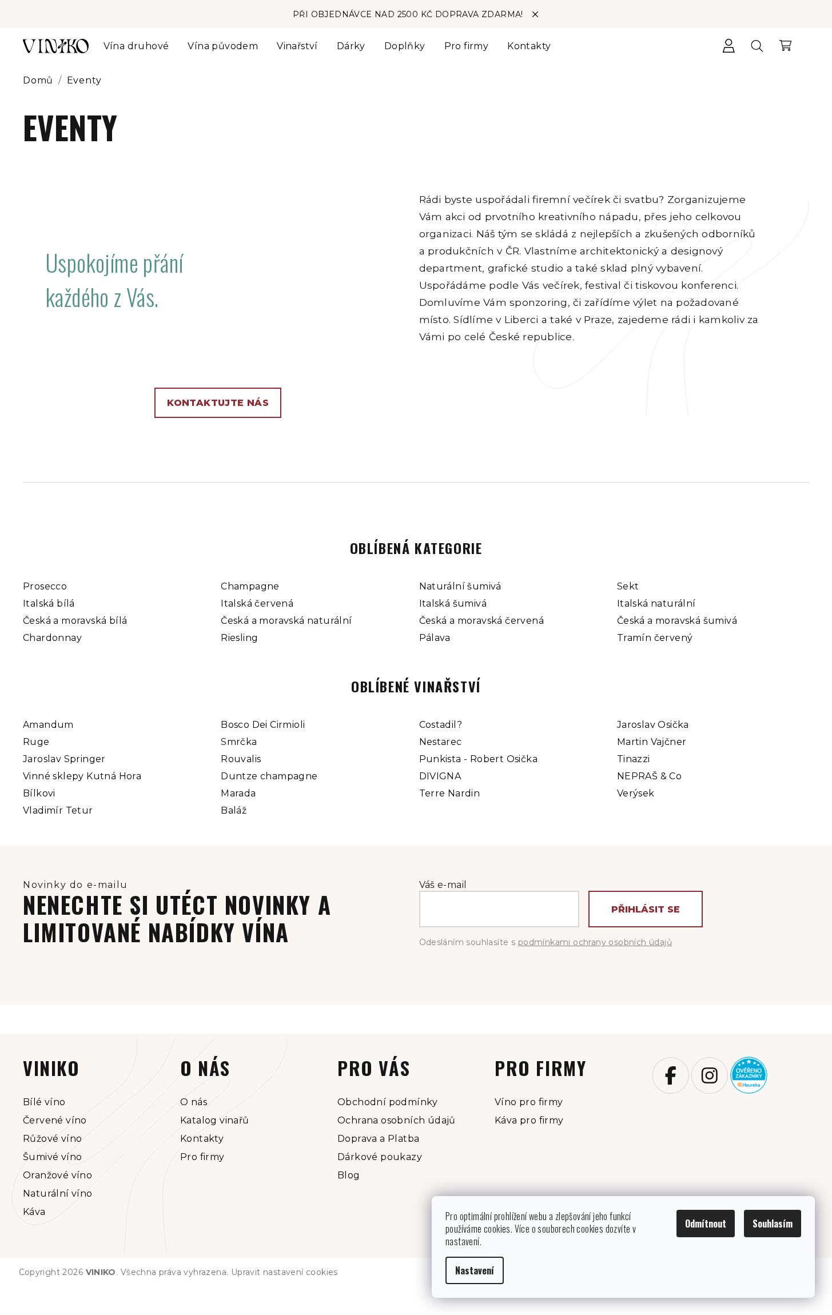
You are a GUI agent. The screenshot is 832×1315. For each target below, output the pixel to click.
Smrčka (239, 741)
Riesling (239, 637)
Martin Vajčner (652, 741)
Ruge (36, 741)
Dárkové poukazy (379, 1156)
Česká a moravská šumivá (677, 620)
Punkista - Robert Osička (478, 759)
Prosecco (45, 586)
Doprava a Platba (378, 1138)
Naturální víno (58, 1193)
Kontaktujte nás (218, 402)
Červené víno (55, 1120)
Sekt (628, 586)
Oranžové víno (57, 1175)
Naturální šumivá (460, 586)
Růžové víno (52, 1138)
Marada (238, 793)
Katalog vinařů (214, 1120)
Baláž (233, 810)
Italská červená (257, 603)
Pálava (435, 637)
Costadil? (441, 724)
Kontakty (202, 1138)
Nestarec (440, 741)
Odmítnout (705, 1223)
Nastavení (474, 1270)
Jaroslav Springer (64, 759)
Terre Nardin (449, 793)
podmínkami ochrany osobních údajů (595, 942)
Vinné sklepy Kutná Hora (82, 776)
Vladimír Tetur (58, 810)
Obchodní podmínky (387, 1102)
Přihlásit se (645, 909)
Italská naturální (656, 603)
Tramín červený (655, 637)
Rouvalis (241, 759)
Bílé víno (44, 1102)
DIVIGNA (440, 776)
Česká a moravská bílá (75, 620)
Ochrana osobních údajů (396, 1120)
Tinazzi (633, 759)
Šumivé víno (52, 1156)
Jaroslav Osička (653, 724)
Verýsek (636, 793)
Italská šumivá (453, 603)
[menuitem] (136, 46)
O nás (193, 1102)
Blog (348, 1175)
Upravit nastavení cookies (284, 1272)
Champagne (250, 586)
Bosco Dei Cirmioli (263, 724)
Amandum (48, 724)
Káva (34, 1211)
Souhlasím (773, 1223)
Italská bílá (49, 603)
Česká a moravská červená (481, 620)
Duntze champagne (269, 776)
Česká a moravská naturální (286, 620)
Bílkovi (39, 793)
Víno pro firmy (529, 1102)
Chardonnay (52, 637)
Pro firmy (202, 1156)
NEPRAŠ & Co (649, 776)
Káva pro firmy (529, 1120)
